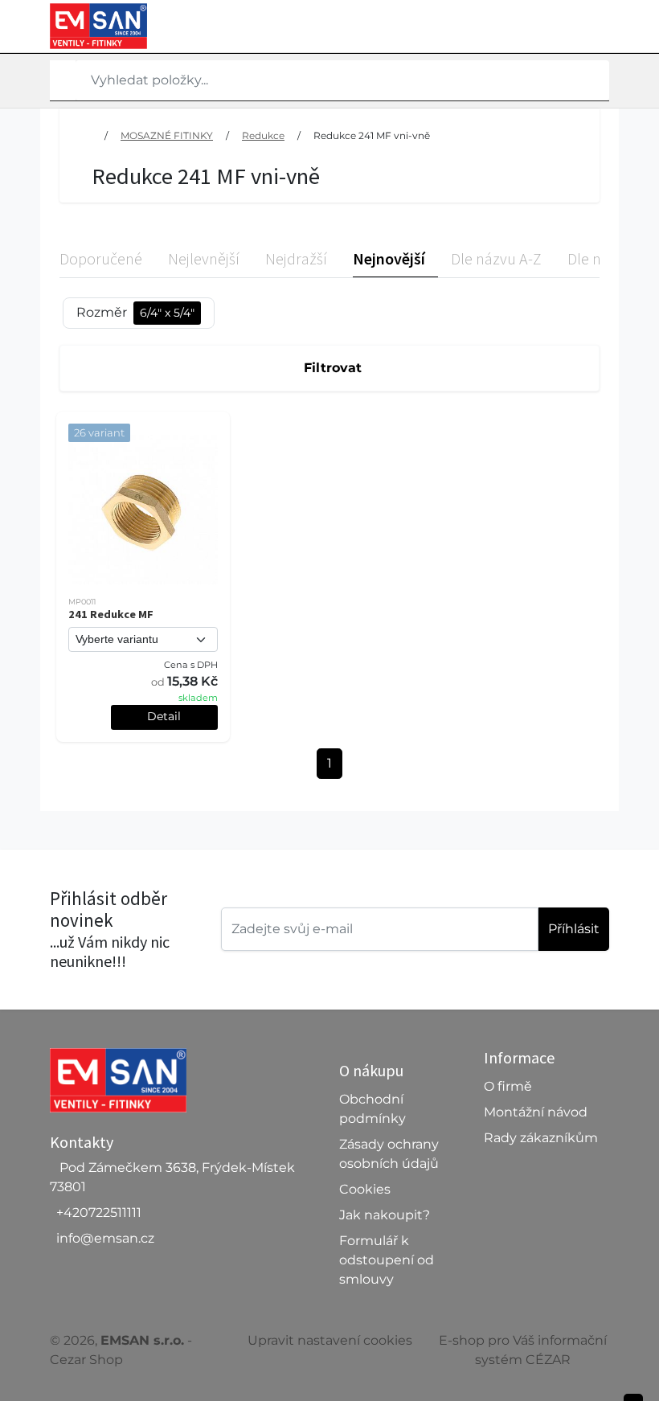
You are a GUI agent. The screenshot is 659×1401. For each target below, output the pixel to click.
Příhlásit (574, 928)
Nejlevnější (203, 258)
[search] (63, 80)
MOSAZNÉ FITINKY (167, 135)
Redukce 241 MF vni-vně (371, 135)
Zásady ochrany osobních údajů (389, 1154)
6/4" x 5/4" (167, 312)
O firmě (508, 1086)
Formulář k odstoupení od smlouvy (386, 1260)
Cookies (365, 1189)
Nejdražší (296, 258)
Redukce (263, 135)
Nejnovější (389, 258)
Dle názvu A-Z (496, 258)
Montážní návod (535, 1112)
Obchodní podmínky (372, 1109)
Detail (164, 716)
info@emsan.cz (105, 1238)
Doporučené (100, 258)
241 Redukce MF (110, 614)
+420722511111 (98, 1212)
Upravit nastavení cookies (330, 1340)
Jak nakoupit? (384, 1215)
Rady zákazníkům (541, 1137)
